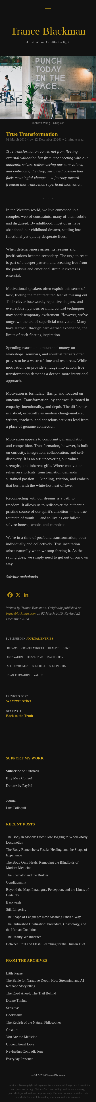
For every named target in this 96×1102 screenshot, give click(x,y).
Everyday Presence (19, 1059)
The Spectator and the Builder (27, 875)
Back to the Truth (19, 716)
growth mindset (32, 648)
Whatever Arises (18, 701)
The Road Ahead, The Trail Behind (31, 993)
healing (53, 648)
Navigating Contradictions (24, 1051)
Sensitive (12, 1008)
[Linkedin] (26, 594)
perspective (35, 657)
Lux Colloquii (16, 808)
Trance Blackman (48, 31)
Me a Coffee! (19, 778)
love (66, 648)
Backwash (13, 902)
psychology (55, 657)
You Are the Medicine (21, 1037)
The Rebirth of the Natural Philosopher (33, 1023)
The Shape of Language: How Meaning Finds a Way (43, 917)
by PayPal (19, 785)
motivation (15, 657)
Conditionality (16, 882)
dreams (12, 648)
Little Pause (14, 973)
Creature (12, 1030)
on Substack (22, 771)
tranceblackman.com (21, 613)
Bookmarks (14, 1015)
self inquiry (57, 666)
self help (38, 666)
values (38, 675)
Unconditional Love (20, 1044)
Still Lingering (16, 910)
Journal (11, 800)
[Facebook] (10, 594)
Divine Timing (16, 1001)
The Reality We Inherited (24, 937)
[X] (18, 594)
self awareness (17, 666)
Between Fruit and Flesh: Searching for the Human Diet (45, 944)
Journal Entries (39, 638)
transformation (18, 675)
